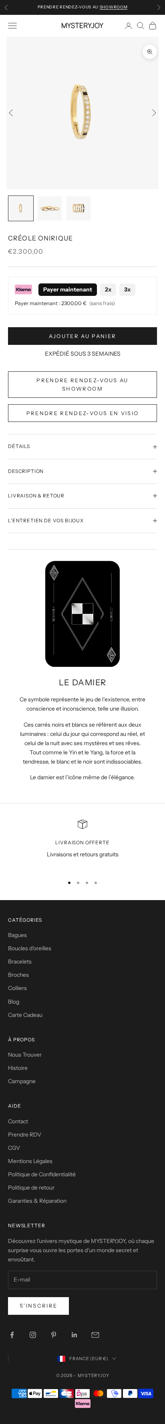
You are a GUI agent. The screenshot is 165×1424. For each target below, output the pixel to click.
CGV (14, 1147)
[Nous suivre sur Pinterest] (54, 1335)
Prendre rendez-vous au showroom (82, 384)
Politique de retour (31, 1187)
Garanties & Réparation (37, 1200)
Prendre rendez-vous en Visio (82, 413)
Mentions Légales (30, 1161)
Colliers (17, 988)
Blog (13, 1001)
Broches (18, 974)
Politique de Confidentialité (42, 1174)
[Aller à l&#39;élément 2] (49, 208)
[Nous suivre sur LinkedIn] (74, 1335)
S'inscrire (38, 1305)
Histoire (18, 1068)
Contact (18, 1121)
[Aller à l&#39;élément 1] (21, 208)
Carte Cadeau (25, 1015)
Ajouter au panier (83, 336)
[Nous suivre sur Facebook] (12, 1335)
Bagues (17, 935)
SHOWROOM (114, 7)
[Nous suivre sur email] (95, 1335)
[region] (82, 844)
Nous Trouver (25, 1054)
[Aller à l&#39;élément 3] (78, 208)
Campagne (22, 1081)
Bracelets (20, 961)
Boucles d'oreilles (29, 948)
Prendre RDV (24, 1134)
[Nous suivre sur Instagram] (33, 1335)
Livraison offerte (82, 842)
